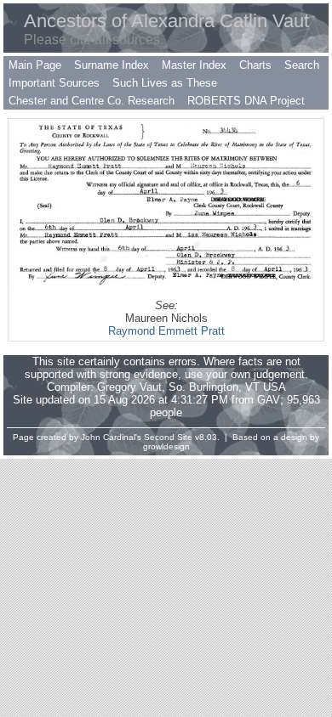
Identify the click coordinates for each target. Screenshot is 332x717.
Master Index (194, 65)
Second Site (168, 437)
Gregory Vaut (129, 387)
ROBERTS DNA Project (246, 100)
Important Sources (54, 82)
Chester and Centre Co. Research (92, 100)
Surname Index (111, 65)
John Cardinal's (111, 437)
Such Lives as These (164, 82)
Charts (255, 65)
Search (301, 65)
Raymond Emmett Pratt (166, 331)
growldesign (166, 446)
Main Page (35, 65)
